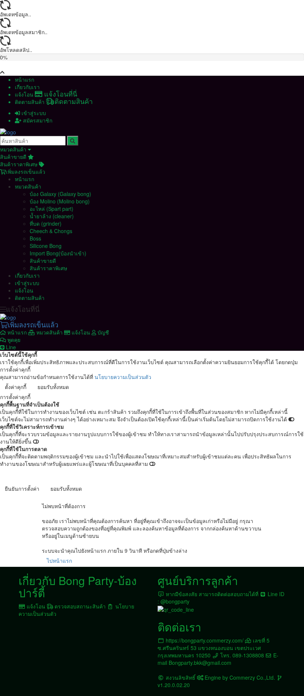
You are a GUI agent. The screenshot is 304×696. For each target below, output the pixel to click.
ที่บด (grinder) (46, 223)
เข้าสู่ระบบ (33, 113)
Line (10, 347)
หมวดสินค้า (14, 149)
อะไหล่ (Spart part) (51, 208)
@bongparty (175, 601)
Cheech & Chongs (51, 231)
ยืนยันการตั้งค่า (22, 488)
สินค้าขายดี (14, 156)
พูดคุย (12, 343)
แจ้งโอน (46, 94)
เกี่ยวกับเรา (27, 87)
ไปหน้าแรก (59, 560)
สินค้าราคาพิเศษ (19, 164)
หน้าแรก (24, 79)
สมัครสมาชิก (37, 120)
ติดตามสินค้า (54, 101)
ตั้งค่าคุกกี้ (15, 387)
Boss (35, 238)
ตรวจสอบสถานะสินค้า (80, 606)
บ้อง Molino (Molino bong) (60, 201)
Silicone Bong (46, 245)
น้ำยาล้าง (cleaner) (52, 216)
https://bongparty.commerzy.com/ (205, 640)
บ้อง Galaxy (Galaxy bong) (60, 193)
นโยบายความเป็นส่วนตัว (123, 376)
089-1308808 (248, 655)
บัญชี (102, 332)
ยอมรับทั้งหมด (53, 387)
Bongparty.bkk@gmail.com (200, 662)
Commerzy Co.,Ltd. (252, 677)
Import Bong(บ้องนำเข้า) (58, 253)
